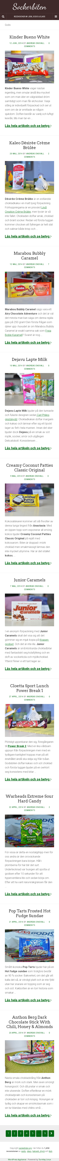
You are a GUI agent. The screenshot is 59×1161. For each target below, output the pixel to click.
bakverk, (36, 1151)
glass (29, 1151)
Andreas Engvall (36, 43)
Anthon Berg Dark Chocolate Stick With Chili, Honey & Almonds (29, 1022)
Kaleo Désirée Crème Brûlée (29, 145)
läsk (50, 1151)
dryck (42, 1151)
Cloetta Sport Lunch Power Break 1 (29, 688)
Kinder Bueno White (29, 37)
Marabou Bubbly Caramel (30, 255)
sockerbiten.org (25, 1148)
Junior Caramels (29, 580)
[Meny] (55, 16)
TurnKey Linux (45, 1159)
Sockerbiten (29, 6)
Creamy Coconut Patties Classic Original (29, 467)
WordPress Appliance (17, 1159)
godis (23, 1151)
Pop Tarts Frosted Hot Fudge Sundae (29, 913)
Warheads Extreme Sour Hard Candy (29, 798)
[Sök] (3, 16)
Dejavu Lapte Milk (29, 359)
